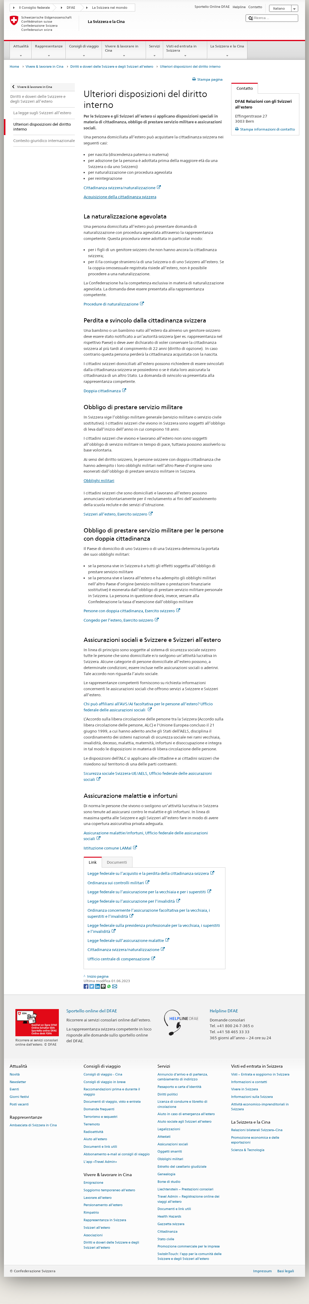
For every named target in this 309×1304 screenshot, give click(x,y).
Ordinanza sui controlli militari (116, 882)
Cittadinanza (167, 1232)
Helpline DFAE (224, 1010)
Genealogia (166, 1174)
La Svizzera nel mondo (109, 8)
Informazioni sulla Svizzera (252, 1097)
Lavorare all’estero (98, 1198)
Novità (15, 1074)
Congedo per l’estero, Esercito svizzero (118, 620)
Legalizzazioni (169, 1129)
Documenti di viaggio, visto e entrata (112, 1102)
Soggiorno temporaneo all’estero (109, 1190)
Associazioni (93, 1235)
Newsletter (18, 1082)
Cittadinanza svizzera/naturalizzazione (119, 187)
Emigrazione (93, 1183)
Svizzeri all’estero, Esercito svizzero (115, 514)
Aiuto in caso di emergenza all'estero (186, 1114)
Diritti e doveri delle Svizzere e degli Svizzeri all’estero (111, 67)
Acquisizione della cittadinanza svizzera (120, 196)
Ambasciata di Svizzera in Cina (33, 1125)
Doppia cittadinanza (102, 390)
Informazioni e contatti (249, 1082)
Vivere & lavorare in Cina (121, 48)
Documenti (117, 862)
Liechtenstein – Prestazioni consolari (185, 1189)
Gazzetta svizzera (171, 1224)
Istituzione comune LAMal (108, 848)
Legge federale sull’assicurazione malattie (126, 940)
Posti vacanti (19, 1104)
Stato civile (166, 1239)
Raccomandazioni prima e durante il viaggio (112, 1092)
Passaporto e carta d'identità (179, 1087)
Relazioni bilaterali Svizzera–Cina (256, 1130)
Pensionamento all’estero (103, 1205)
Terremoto (92, 1124)
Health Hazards (169, 1217)
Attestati (164, 1137)
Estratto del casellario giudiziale (182, 1167)
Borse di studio (169, 1182)
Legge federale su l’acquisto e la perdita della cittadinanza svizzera (148, 873)
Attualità (21, 46)
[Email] (114, 986)
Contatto (242, 88)
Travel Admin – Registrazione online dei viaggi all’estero (188, 1199)
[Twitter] (92, 986)
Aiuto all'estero (95, 1139)
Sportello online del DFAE (91, 1010)
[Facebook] (86, 986)
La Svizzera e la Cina (227, 46)
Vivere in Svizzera (244, 1090)
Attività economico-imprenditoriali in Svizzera (260, 1106)
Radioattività (93, 1132)
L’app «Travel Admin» (100, 1162)
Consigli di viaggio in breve (105, 1082)
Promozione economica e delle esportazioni (255, 1140)
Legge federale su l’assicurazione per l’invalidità (131, 901)
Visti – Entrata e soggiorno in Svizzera (260, 1074)
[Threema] (104, 986)
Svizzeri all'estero (97, 1228)
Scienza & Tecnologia (247, 1150)
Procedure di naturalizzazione (111, 304)
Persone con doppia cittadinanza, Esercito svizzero (129, 610)
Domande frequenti (99, 1109)
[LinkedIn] (98, 986)
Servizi (154, 46)
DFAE (71, 8)
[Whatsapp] (109, 986)
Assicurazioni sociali (173, 1144)
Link (90, 862)
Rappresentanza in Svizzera (105, 1220)
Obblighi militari (99, 480)
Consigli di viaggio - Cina (103, 1074)
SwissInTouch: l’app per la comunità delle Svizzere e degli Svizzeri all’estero (189, 1256)
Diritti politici (168, 1094)
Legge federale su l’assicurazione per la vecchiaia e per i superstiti (147, 891)
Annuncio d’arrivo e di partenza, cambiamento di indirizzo (183, 1077)
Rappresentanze (49, 46)
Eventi (14, 1090)
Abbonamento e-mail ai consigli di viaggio (117, 1155)
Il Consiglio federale (34, 8)
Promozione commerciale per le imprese (189, 1247)
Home (14, 67)
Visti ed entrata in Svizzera (181, 48)
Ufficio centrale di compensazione (119, 958)
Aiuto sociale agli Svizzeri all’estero (185, 1122)
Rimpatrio (91, 1213)
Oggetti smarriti (170, 1152)
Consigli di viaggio (84, 46)
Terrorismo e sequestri (100, 1117)
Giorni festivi (19, 1097)
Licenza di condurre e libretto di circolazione (182, 1104)
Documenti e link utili (100, 1147)
